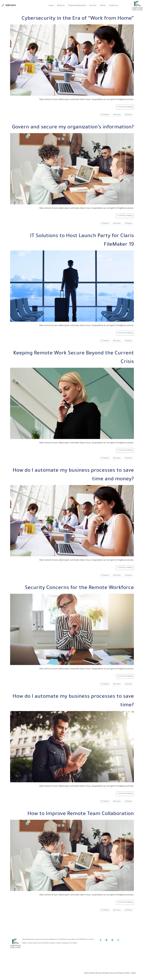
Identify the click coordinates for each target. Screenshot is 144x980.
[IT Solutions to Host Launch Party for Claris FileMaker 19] (72, 286)
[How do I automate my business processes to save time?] (72, 747)
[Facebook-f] (100, 940)
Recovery (116, 115)
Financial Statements (77, 6)
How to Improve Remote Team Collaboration (80, 814)
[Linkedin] (106, 940)
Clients (103, 6)
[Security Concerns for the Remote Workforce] (72, 630)
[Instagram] (118, 940)
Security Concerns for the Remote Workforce (79, 588)
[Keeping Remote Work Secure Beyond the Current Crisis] (72, 404)
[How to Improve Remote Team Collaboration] (72, 856)
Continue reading (125, 107)
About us (61, 6)
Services (92, 6)
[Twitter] (112, 940)
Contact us (113, 6)
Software (128, 115)
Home (51, 6)
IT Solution (105, 115)
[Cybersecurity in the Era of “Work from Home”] (72, 60)
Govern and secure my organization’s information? (73, 127)
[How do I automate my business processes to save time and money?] (72, 521)
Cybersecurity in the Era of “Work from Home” (78, 19)
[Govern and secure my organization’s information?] (72, 169)
